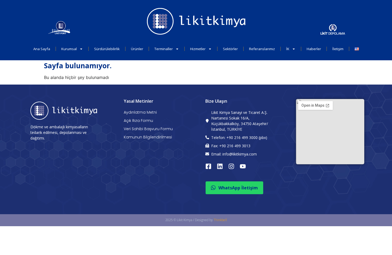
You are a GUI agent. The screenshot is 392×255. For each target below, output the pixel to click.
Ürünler (137, 48)
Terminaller (163, 48)
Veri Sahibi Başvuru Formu (148, 129)
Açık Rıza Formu (138, 120)
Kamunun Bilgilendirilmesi (148, 137)
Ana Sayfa (41, 48)
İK (287, 48)
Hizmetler (198, 48)
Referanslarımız (262, 48)
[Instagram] (231, 166)
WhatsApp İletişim (238, 188)
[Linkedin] (220, 166)
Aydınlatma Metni (140, 112)
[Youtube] (243, 166)
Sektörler (230, 48)
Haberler (314, 48)
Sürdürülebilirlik (107, 48)
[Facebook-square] (208, 166)
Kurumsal (69, 48)
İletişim (337, 48)
